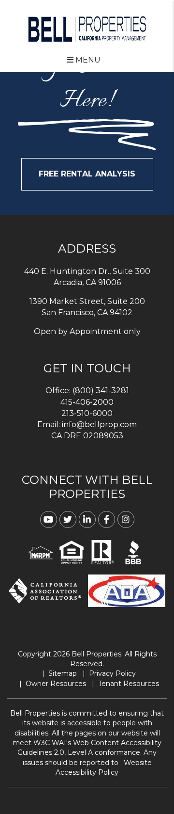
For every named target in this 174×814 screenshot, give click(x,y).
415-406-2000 (87, 402)
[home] (87, 28)
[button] (48, 519)
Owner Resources (56, 683)
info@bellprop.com (99, 424)
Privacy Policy (112, 673)
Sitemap (62, 673)
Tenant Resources (128, 683)
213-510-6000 (87, 413)
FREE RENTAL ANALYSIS (87, 173)
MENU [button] (87, 59)
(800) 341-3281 (100, 390)
